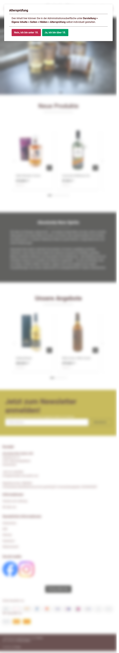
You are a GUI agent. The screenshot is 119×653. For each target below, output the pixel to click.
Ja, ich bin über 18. (55, 32)
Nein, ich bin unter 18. (26, 32)
